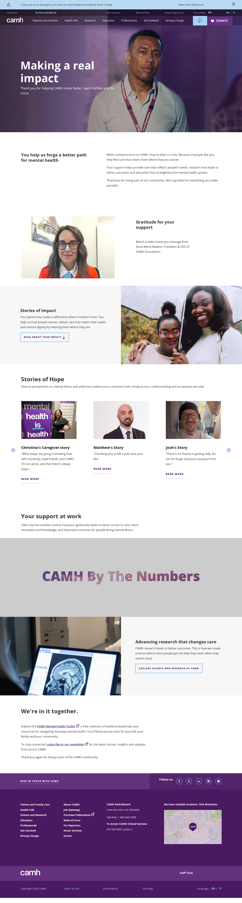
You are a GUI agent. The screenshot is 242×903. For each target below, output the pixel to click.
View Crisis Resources (191, 4)
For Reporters (72, 825)
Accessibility (199, 12)
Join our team (113, 12)
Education (26, 820)
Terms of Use (71, 888)
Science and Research (33, 815)
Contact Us (12, 12)
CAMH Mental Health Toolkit (56, 726)
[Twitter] (189, 781)
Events (68, 836)
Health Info (27, 809)
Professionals (28, 825)
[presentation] (13, 450)
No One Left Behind (45, 12)
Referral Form (143, 12)
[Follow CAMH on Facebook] (179, 781)
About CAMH (72, 804)
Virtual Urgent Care (174, 12)
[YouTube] (218, 781)
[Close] (233, 5)
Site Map (148, 888)
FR (234, 12)
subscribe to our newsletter (65, 744)
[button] (45, 20)
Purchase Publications (77, 815)
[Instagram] (209, 781)
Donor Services (73, 830)
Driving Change (29, 836)
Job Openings (72, 809)
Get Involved (28, 830)
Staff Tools (186, 873)
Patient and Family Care (35, 804)
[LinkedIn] (199, 781)
